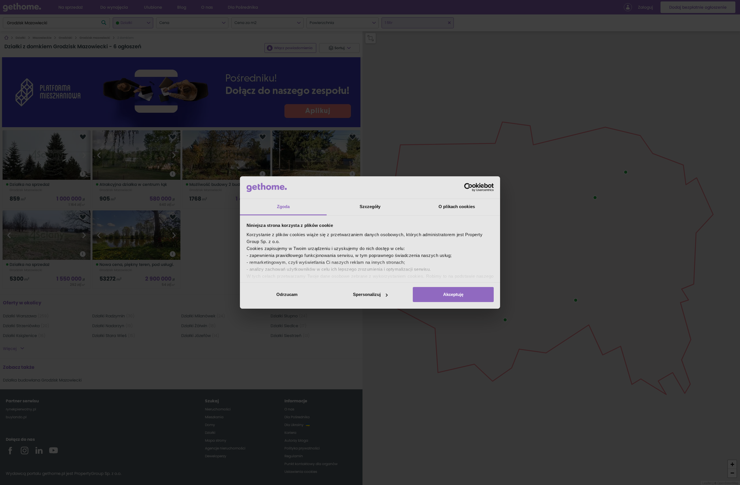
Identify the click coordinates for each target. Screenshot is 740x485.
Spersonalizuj (367, 294)
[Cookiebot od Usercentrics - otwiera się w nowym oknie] (468, 187)
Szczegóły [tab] (370, 206)
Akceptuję (453, 294)
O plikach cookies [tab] (457, 206)
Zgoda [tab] (283, 206)
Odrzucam (286, 294)
